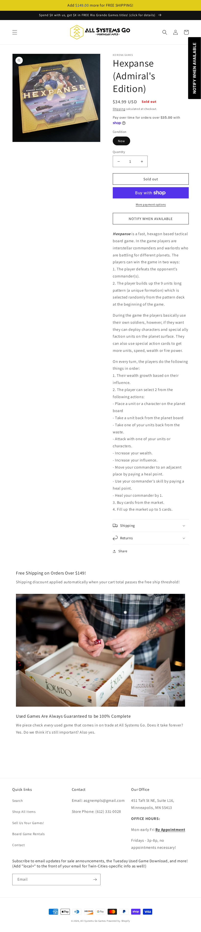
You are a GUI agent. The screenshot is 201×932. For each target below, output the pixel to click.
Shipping (119, 109)
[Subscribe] (94, 879)
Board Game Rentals (28, 834)
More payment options (151, 204)
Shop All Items (24, 811)
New (121, 141)
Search (17, 800)
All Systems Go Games (93, 920)
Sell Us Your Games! (28, 823)
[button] (14, 32)
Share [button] (122, 551)
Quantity (119, 152)
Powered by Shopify (118, 920)
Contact (18, 845)
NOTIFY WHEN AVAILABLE (151, 218)
